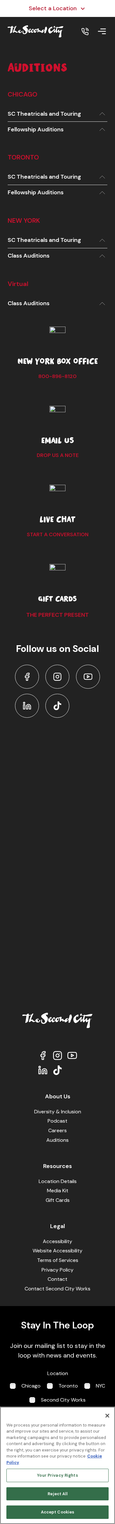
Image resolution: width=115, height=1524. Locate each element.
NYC (100, 1385)
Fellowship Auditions (36, 129)
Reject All (57, 1494)
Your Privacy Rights (57, 1475)
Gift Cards (58, 1200)
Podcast (57, 1121)
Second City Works (63, 1399)
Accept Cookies (57, 1512)
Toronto (68, 1385)
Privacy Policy (57, 1269)
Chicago (31, 1385)
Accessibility (57, 1241)
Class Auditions (29, 255)
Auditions (57, 1140)
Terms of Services (57, 1260)
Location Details (58, 1181)
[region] (57, 1465)
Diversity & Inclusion (57, 1111)
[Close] (107, 1416)
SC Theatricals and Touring (44, 114)
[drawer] (102, 31)
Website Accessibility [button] (57, 1250)
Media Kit (57, 1190)
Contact (57, 1279)
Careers (57, 1130)
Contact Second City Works (57, 1288)
